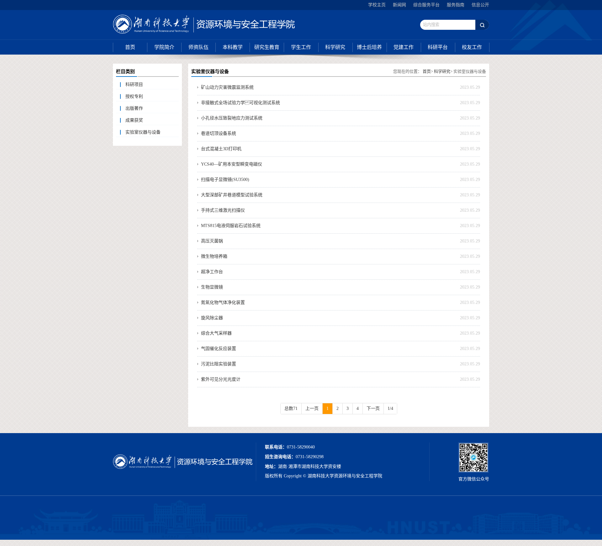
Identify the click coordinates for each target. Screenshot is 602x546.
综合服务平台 (426, 5)
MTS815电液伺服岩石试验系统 (231, 225)
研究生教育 (266, 47)
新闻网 (399, 5)
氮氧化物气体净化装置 (223, 302)
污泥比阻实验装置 (218, 364)
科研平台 (438, 47)
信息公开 (480, 5)
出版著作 (134, 108)
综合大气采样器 (216, 333)
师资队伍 (198, 47)
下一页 (373, 408)
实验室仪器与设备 (143, 132)
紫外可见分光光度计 (220, 379)
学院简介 (164, 47)
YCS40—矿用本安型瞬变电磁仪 (231, 164)
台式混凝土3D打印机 (221, 148)
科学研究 (335, 47)
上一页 (312, 408)
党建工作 (403, 47)
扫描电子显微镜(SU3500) (225, 179)
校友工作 (472, 47)
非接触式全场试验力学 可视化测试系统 (240, 102)
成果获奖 (134, 120)
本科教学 (233, 47)
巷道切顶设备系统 (218, 133)
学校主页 (377, 5)
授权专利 (134, 96)
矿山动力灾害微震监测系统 (227, 87)
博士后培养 (369, 47)
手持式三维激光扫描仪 (223, 210)
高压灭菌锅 (212, 241)
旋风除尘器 (212, 317)
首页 (130, 47)
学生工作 (301, 47)
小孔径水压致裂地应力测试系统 (231, 118)
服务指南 (455, 5)
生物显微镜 (212, 287)
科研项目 (134, 84)
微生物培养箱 (214, 256)
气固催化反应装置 (218, 348)
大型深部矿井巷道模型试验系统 (231, 195)
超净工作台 (212, 271)
